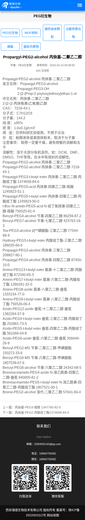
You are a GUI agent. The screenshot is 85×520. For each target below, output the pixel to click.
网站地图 (53, 515)
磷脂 (10, 46)
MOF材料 (31, 33)
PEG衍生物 (10, 33)
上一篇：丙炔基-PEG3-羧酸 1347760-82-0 (32, 407)
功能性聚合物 (73, 32)
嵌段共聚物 (31, 46)
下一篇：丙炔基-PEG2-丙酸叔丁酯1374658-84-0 (36, 412)
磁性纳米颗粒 (52, 32)
